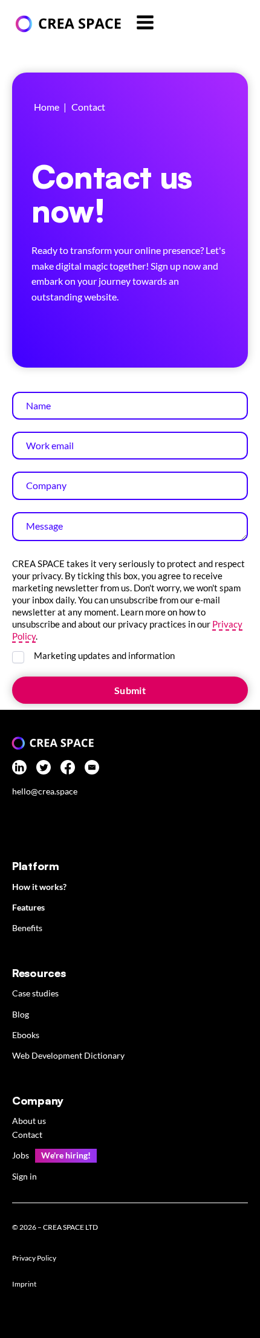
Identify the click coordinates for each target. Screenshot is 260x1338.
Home (46, 106)
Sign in (24, 1176)
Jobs (20, 1155)
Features (28, 907)
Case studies (35, 993)
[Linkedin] (19, 769)
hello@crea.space (44, 791)
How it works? (39, 887)
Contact (27, 1134)
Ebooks (25, 1035)
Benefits (27, 928)
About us (29, 1121)
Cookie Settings (44, 1312)
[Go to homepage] (66, 24)
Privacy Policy (34, 1257)
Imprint (24, 1283)
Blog (20, 1014)
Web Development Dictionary (68, 1055)
